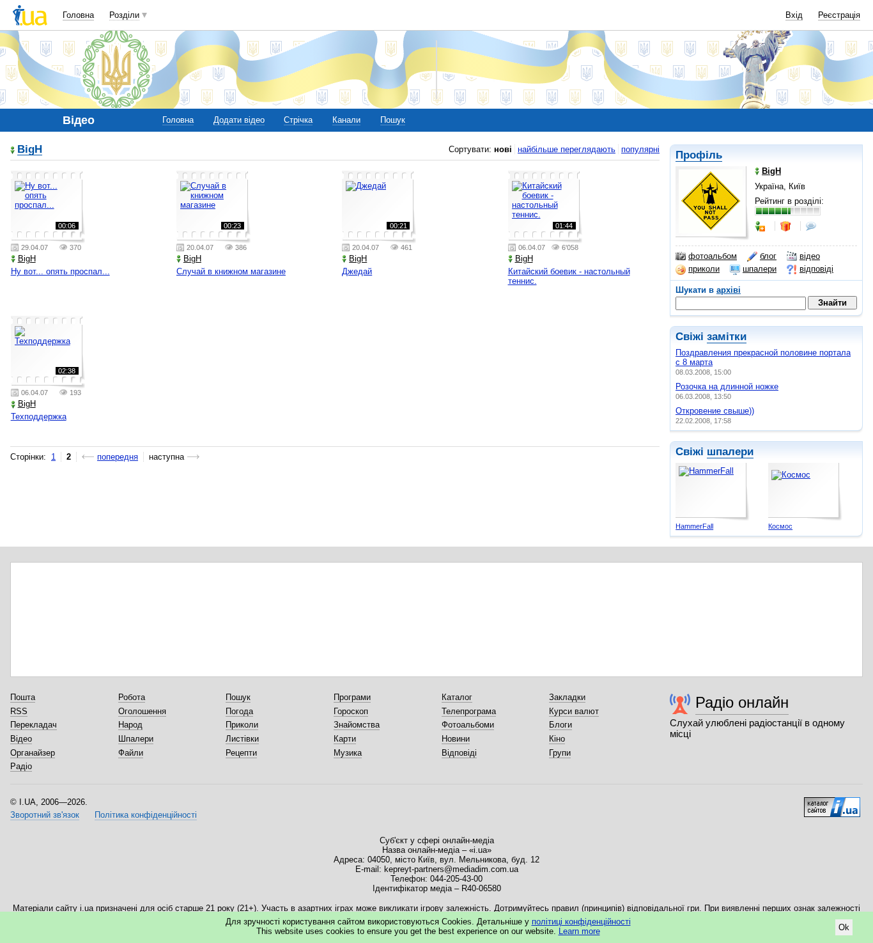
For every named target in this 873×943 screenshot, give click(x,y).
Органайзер (32, 753)
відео (810, 256)
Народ (130, 724)
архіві (728, 290)
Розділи (124, 15)
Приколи (242, 724)
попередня (117, 457)
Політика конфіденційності (146, 815)
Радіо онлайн (742, 702)
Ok (843, 927)
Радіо (21, 766)
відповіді (816, 269)
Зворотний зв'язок (44, 815)
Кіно (557, 739)
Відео (21, 739)
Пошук (392, 120)
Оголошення (142, 711)
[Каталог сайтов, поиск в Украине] (832, 802)
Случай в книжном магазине (231, 271)
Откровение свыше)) (715, 411)
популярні (640, 149)
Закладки (567, 697)
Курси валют (574, 711)
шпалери (759, 269)
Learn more (579, 931)
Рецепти (241, 753)
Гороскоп (351, 711)
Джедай (357, 271)
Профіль (699, 155)
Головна (78, 15)
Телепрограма (469, 711)
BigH (29, 149)
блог (768, 256)
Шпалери (135, 739)
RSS (18, 711)
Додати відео (239, 120)
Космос (780, 526)
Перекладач (33, 724)
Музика (348, 753)
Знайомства (357, 724)
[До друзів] (761, 226)
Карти (345, 739)
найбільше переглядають (566, 149)
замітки (726, 337)
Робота (131, 697)
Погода (239, 711)
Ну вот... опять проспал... (60, 271)
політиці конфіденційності (581, 921)
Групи (560, 753)
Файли (130, 753)
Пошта (22, 697)
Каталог (457, 697)
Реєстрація (839, 15)
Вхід (794, 15)
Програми (352, 697)
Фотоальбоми (468, 724)
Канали (346, 120)
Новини (456, 739)
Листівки (242, 739)
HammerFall (694, 526)
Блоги (560, 724)
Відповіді (459, 753)
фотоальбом (712, 256)
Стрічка (298, 120)
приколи (704, 269)
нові (503, 149)
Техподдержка (38, 416)
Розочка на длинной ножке (727, 386)
